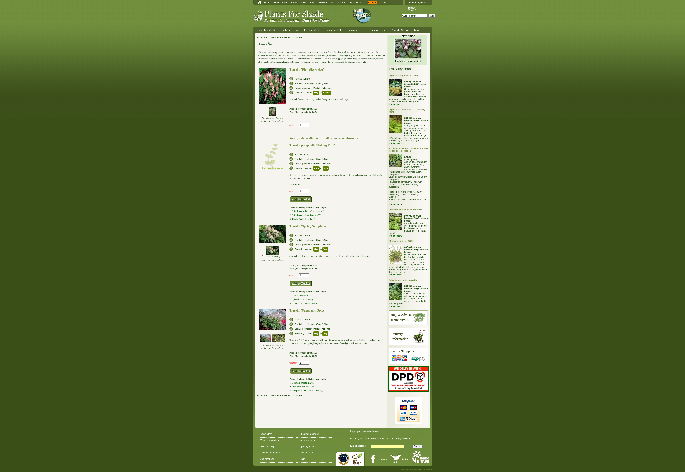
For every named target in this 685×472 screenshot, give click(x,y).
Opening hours (307, 446)
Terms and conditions (270, 440)
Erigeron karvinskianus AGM (304, 303)
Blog (312, 2)
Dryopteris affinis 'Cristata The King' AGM (310, 390)
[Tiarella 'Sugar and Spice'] (265, 341)
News (303, 2)
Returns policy (267, 446)
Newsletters (266, 434)
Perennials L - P (355, 30)
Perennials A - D (312, 30)
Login (383, 2)
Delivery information (270, 452)
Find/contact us (325, 2)
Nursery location (308, 440)
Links (302, 459)
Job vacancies (267, 459)
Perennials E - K (334, 30)
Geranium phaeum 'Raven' (303, 382)
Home (267, 2)
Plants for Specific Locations (405, 30)
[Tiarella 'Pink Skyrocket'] (272, 115)
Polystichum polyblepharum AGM (306, 215)
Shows (294, 2)
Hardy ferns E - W (289, 30)
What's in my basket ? (418, 2)
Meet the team (306, 452)
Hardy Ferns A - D (266, 30)
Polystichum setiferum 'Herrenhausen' (308, 211)
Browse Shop (280, 2)
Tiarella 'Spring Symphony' (303, 218)
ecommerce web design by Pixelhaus (416, 469)
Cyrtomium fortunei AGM (303, 386)
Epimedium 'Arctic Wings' (303, 299)
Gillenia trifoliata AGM (301, 295)
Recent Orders (357, 2)
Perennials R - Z (377, 30)
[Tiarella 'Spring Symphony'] (272, 254)
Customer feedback (309, 434)
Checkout (341, 2)
